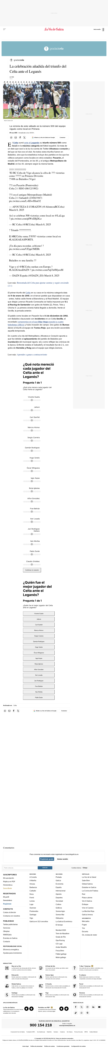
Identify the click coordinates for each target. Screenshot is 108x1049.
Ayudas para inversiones (12, 953)
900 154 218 (41, 1025)
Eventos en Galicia (10, 938)
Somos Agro (60, 911)
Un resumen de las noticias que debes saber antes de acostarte (56, 968)
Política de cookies (49, 1046)
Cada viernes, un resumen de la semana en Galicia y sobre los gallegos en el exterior (23, 985)
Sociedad (59, 901)
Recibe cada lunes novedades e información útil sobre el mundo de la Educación (24, 976)
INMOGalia (7, 935)
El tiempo (59, 925)
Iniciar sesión (62, 859)
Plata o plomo (87, 897)
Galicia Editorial (93, 1032)
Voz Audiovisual (41, 1032)
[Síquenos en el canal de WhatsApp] (81, 1012)
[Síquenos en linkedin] (93, 1006)
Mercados (85, 921)
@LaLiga (60, 215)
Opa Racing (60, 940)
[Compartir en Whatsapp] (11, 137)
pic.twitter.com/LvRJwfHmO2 (25, 201)
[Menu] (4, 29)
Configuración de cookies (78, 1046)
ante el (31, 143)
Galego (85, 868)
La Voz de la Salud (89, 877)
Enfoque (85, 904)
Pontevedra (34, 911)
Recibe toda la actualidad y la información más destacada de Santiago (23, 994)
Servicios (6, 928)
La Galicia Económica (64, 921)
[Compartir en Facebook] (20, 137)
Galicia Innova (87, 915)
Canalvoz (62, 1032)
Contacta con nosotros (11, 916)
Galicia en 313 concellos (39, 921)
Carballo (33, 891)
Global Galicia (87, 884)
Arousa (32, 884)
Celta (15, 143)
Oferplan (6, 931)
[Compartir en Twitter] (24, 137)
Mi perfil (6, 897)
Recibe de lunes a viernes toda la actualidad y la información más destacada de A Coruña (57, 985)
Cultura (58, 904)
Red (83, 894)
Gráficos (59, 908)
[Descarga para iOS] (26, 1009)
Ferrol (32, 897)
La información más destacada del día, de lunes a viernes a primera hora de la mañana (24, 968)
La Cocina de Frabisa (90, 891)
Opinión (59, 894)
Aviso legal (25, 1046)
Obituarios (59, 918)
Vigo (31, 918)
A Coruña (33, 877)
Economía (59, 884)
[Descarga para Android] (31, 1009)
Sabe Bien (86, 880)
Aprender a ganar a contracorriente (32, 354)
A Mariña (33, 880)
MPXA (86, 1032)
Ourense (33, 908)
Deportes (59, 897)
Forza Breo (60, 950)
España (58, 887)
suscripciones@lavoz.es (67, 1025)
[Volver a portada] (54, 29)
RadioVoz (49, 1032)
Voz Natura (69, 1032)
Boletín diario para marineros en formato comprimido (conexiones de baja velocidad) (90, 976)
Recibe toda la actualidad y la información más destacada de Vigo (57, 994)
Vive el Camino (87, 908)
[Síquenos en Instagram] (87, 1006)
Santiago (33, 915)
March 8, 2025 (16, 210)
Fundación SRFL (30, 1032)
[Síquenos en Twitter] (81, 1006)
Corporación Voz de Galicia (18, 1032)
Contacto (6, 941)
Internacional (60, 891)
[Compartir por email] (16, 137)
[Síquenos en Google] (87, 1012)
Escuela (85, 931)
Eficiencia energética (11, 949)
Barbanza (33, 887)
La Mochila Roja (88, 911)
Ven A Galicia (87, 901)
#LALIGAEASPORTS (21, 239)
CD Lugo (59, 944)
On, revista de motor (89, 935)
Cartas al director (9, 912)
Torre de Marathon (62, 933)
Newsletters (7, 900)
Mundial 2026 (61, 930)
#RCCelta (17, 236)
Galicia (58, 880)
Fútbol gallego (61, 954)
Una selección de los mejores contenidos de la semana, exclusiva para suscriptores (91, 968)
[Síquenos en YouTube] (99, 1006)
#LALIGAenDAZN (19, 269)
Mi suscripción (8, 878)
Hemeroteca (7, 885)
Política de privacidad (36, 1046)
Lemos (32, 901)
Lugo (31, 904)
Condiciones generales (63, 1046)
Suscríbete (7, 888)
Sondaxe (56, 1032)
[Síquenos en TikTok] (75, 1012)
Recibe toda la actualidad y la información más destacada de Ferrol (91, 985)
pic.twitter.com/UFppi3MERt (24, 249)
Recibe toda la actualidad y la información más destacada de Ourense (91, 994)
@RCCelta (24, 266)
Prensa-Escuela (78, 1032)
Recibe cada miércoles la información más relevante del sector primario (56, 976)
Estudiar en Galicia (89, 887)
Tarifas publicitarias (10, 924)
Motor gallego (61, 957)
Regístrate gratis (46, 859)
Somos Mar (60, 915)
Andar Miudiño (61, 947)
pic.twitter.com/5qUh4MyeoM (47, 269)
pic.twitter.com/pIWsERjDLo (26, 218)
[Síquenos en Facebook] (75, 1006)
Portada (59, 877)
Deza (32, 894)
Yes (83, 928)
